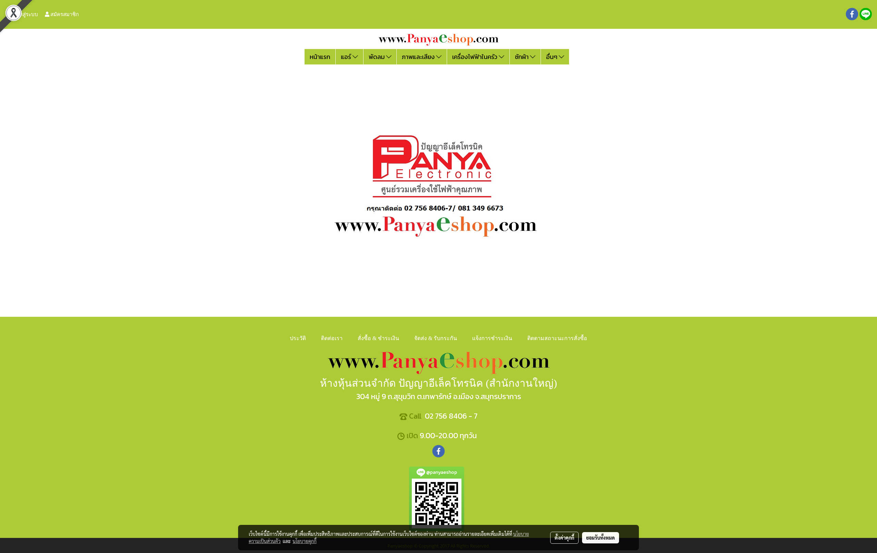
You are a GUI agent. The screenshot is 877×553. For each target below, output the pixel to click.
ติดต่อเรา (332, 338)
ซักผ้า (522, 56)
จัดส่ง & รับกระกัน (435, 338)
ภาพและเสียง (419, 56)
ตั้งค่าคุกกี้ (564, 537)
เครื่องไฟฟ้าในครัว (475, 56)
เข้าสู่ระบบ (26, 14)
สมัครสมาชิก (64, 14)
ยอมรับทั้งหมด (600, 537)
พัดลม (377, 56)
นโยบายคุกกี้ (305, 541)
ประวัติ (298, 338)
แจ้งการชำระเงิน (492, 338)
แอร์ (347, 56)
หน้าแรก (320, 56)
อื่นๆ (552, 56)
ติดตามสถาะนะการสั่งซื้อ (557, 338)
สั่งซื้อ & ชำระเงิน (378, 338)
